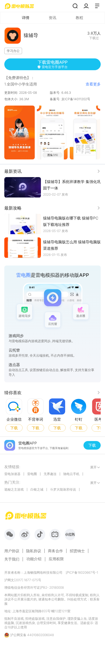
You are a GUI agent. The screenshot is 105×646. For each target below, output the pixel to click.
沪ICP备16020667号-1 (82, 572)
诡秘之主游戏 (14, 489)
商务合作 (55, 551)
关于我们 (11, 559)
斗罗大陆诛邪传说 (63, 489)
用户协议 (11, 551)
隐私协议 (33, 551)
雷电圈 (32, 474)
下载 (14, 427)
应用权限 (56, 559)
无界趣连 (50, 474)
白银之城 (36, 489)
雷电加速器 (12, 474)
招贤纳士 (77, 551)
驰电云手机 (71, 474)
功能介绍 (33, 559)
